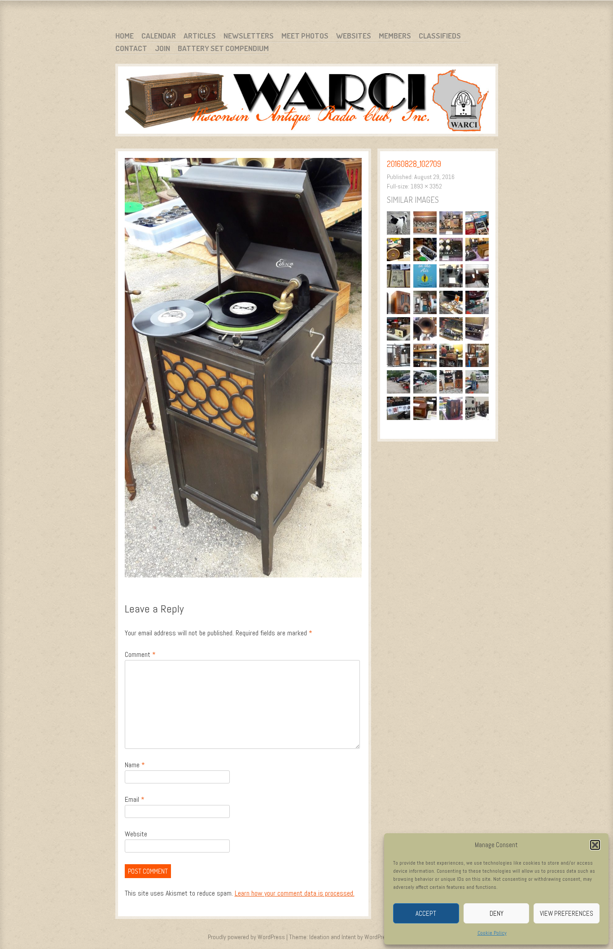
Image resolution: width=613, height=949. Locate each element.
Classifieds (440, 35)
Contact (131, 48)
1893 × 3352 (426, 186)
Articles (200, 35)
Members (395, 35)
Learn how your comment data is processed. (295, 893)
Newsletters (248, 35)
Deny (497, 913)
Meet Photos (304, 35)
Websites (353, 35)
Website (136, 834)
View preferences (566, 913)
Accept (426, 913)
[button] (595, 844)
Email (134, 799)
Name (135, 765)
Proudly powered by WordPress (246, 937)
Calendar (158, 35)
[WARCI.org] (306, 102)
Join (162, 48)
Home (124, 35)
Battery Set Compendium (223, 48)
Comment (140, 654)
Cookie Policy (492, 932)
